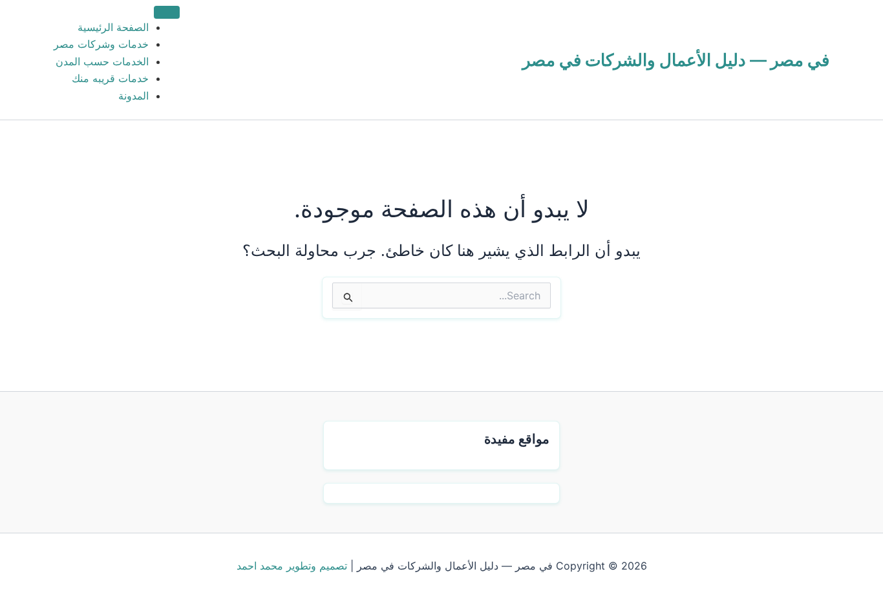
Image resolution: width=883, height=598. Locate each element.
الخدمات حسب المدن (102, 61)
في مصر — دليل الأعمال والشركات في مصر (675, 60)
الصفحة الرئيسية (113, 27)
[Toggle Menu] (167, 12)
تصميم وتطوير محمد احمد (292, 565)
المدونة (133, 95)
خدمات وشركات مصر (101, 43)
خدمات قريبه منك (110, 78)
